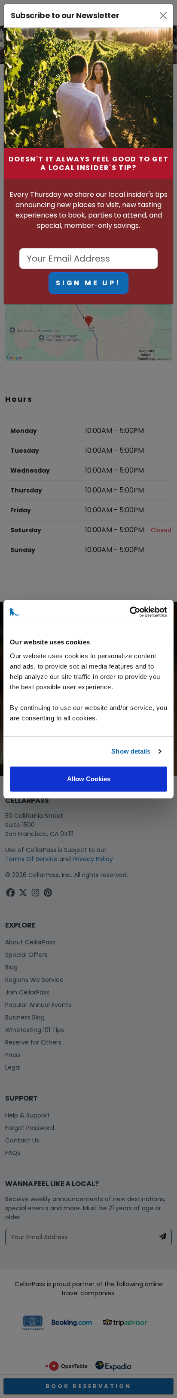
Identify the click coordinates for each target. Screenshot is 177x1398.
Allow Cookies (88, 779)
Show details (130, 751)
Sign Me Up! (88, 283)
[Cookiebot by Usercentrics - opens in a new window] (129, 612)
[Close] (163, 15)
